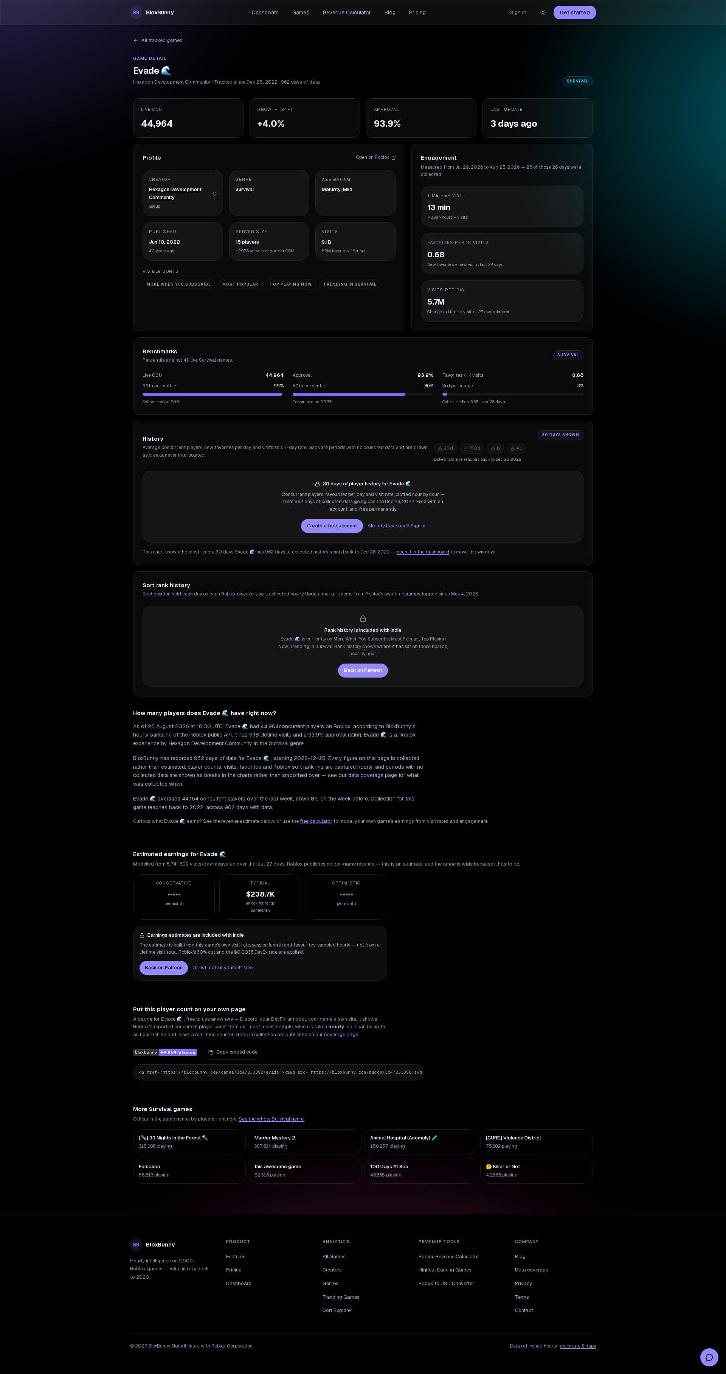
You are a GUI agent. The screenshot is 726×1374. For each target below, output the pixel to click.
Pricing (417, 12)
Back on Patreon (363, 670)
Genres (330, 1283)
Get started (575, 12)
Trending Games (341, 1297)
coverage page (341, 1034)
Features (235, 1256)
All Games (334, 1256)
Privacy (523, 1283)
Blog (390, 12)
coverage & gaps (578, 1346)
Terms (522, 1297)
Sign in (518, 12)
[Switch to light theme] (543, 12)
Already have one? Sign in (396, 525)
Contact (524, 1310)
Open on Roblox (372, 157)
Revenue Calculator (347, 12)
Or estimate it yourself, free (222, 967)
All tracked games (161, 40)
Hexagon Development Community (175, 193)
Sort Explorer (337, 1310)
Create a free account (332, 525)
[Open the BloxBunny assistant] (709, 1357)
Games (300, 12)
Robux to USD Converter (446, 1283)
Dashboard (265, 12)
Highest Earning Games (445, 1270)
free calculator (316, 821)
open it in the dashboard (423, 552)
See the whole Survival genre (271, 1119)
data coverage (365, 775)
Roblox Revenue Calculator (449, 1256)
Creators (332, 1270)
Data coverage (531, 1270)
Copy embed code (237, 1052)
